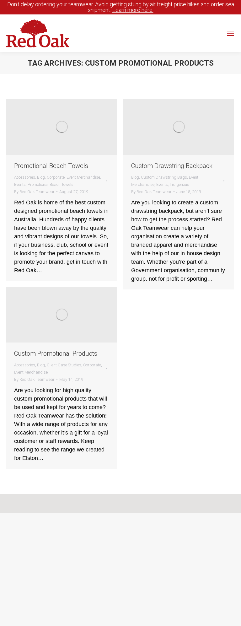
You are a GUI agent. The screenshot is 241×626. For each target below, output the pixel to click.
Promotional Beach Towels (51, 166)
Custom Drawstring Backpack (171, 166)
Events (20, 184)
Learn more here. (132, 10)
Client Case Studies (64, 365)
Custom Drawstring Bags (164, 177)
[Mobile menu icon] (231, 33)
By (34, 191)
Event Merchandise (83, 177)
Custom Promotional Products (55, 353)
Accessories (24, 177)
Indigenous (179, 184)
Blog (41, 177)
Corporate (56, 177)
